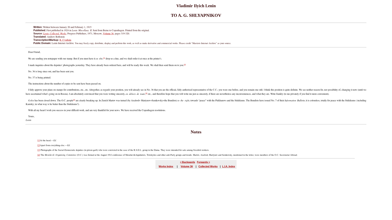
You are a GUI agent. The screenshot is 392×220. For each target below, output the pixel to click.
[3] (185, 64)
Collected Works (208, 166)
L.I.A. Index (228, 166)
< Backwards (187, 162)
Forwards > (203, 162)
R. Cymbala (65, 39)
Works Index (166, 166)
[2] (146, 93)
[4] (74, 100)
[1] (104, 58)
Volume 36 (108, 33)
